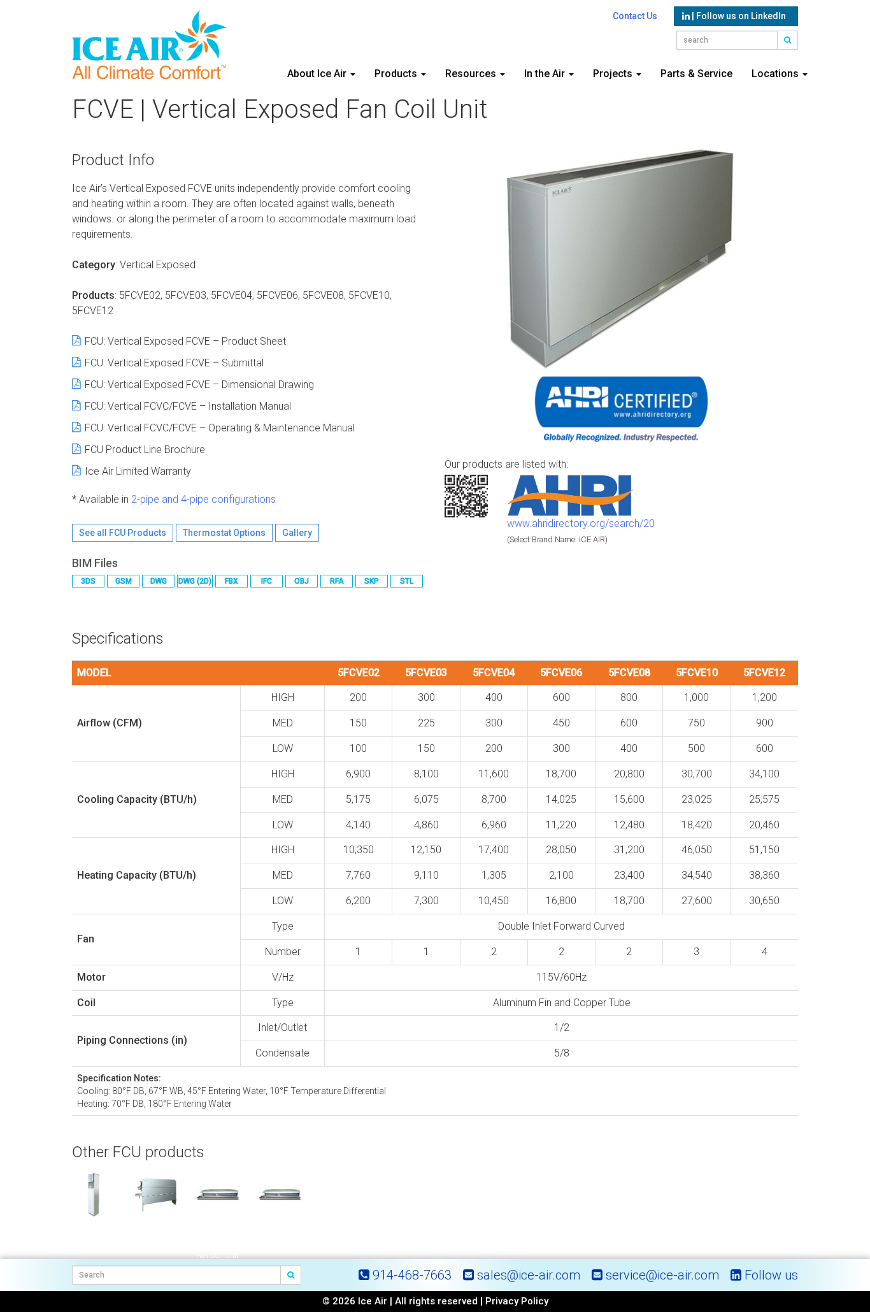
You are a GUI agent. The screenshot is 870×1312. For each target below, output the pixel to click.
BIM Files (95, 563)
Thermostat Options (224, 533)
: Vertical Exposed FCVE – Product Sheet (185, 341)
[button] (788, 40)
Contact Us (635, 16)
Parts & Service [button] (696, 74)
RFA (337, 581)
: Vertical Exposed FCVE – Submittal (174, 363)
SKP (371, 581)
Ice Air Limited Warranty (138, 471)
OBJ (301, 581)
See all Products (122, 533)
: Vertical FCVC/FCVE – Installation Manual (188, 406)
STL (406, 581)
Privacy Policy (516, 1301)
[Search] (291, 1275)
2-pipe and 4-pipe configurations (203, 499)
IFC (266, 581)
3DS (88, 581)
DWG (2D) (194, 581)
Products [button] (397, 74)
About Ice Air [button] (318, 74)
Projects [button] (614, 74)
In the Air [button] (545, 74)
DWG (158, 581)
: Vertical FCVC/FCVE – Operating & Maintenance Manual (220, 428)
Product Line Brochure (145, 449)
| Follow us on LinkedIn (738, 16)
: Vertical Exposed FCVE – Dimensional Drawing (199, 384)
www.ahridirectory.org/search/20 (581, 523)
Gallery (297, 533)
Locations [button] (776, 74)
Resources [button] (472, 74)
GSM (123, 581)
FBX (231, 581)
